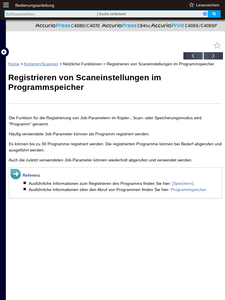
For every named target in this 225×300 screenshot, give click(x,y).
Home (13, 64)
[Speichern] (182, 183)
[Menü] (9, 5)
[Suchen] (214, 14)
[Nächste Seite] (213, 56)
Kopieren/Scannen (41, 64)
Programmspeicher (188, 189)
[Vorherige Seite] (193, 56)
